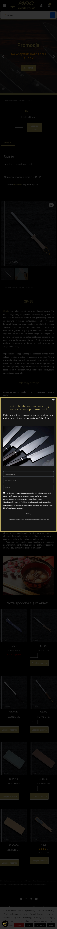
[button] (53, 401)
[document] (28, 464)
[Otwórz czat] (5, 923)
